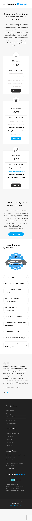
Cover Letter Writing (11, 420)
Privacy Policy (22, 501)
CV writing (8, 414)
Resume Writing (10, 410)
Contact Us (9, 445)
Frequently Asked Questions (13, 433)
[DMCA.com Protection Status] (16, 480)
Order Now (16, 90)
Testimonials (9, 439)
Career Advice (9, 436)
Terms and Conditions (12, 501)
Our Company (9, 442)
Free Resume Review (11, 423)
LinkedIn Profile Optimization (13, 417)
